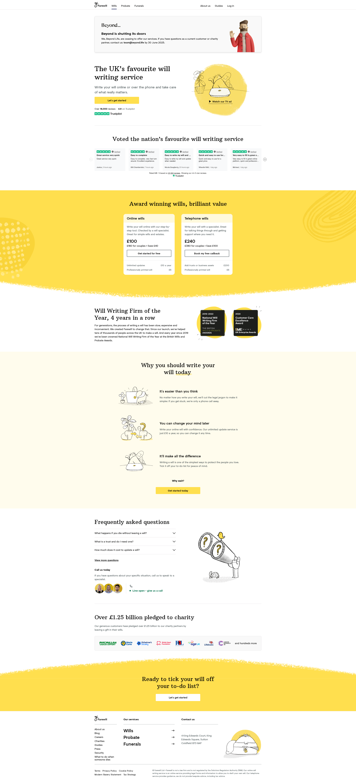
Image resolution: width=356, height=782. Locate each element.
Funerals (139, 6)
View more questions (106, 560)
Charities (99, 741)
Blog (97, 733)
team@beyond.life (134, 42)
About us (205, 6)
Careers (99, 737)
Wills (114, 6)
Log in (230, 6)
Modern (108, 774)
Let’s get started (117, 100)
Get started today (178, 490)
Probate (125, 6)
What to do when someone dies (104, 758)
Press (97, 748)
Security (99, 752)
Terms (97, 770)
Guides (219, 6)
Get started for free (149, 253)
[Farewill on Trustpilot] (108, 113)
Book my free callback (207, 253)
